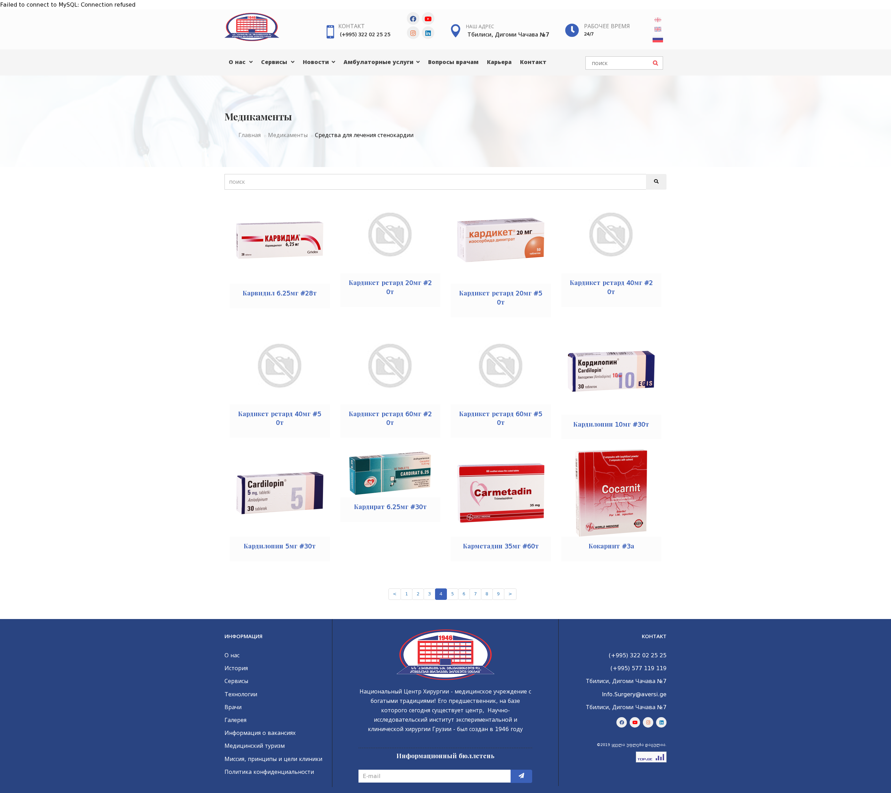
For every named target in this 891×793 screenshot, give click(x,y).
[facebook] (413, 18)
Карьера (499, 62)
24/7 (589, 34)
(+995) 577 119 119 (638, 668)
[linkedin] (428, 32)
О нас (238, 62)
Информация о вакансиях (259, 733)
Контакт (351, 26)
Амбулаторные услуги (379, 62)
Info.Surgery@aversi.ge (634, 694)
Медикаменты (288, 135)
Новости (317, 62)
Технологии (240, 694)
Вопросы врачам (453, 62)
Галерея (235, 720)
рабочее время (607, 26)
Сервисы (275, 62)
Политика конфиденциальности (269, 772)
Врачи (233, 707)
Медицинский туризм (254, 746)
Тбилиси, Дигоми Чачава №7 (508, 34)
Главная (249, 135)
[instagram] (413, 32)
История (236, 668)
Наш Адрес (480, 26)
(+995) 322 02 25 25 (365, 34)
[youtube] (428, 18)
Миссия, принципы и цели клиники (273, 759)
